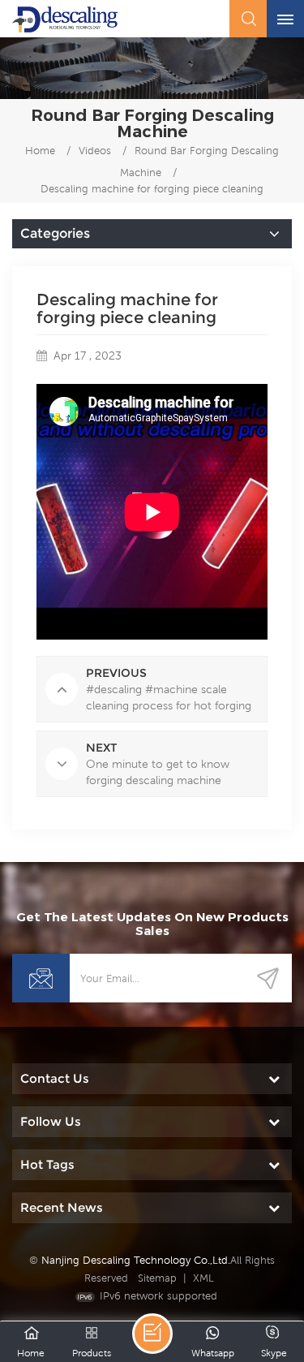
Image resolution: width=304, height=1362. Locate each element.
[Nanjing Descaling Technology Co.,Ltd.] (65, 19)
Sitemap (157, 1278)
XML (203, 1278)
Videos (95, 150)
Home (40, 150)
